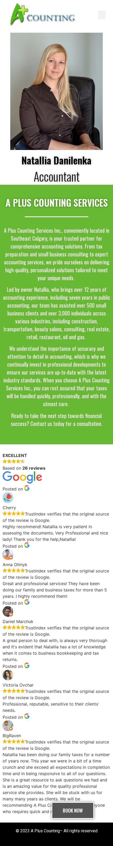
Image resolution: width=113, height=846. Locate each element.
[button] (101, 15)
